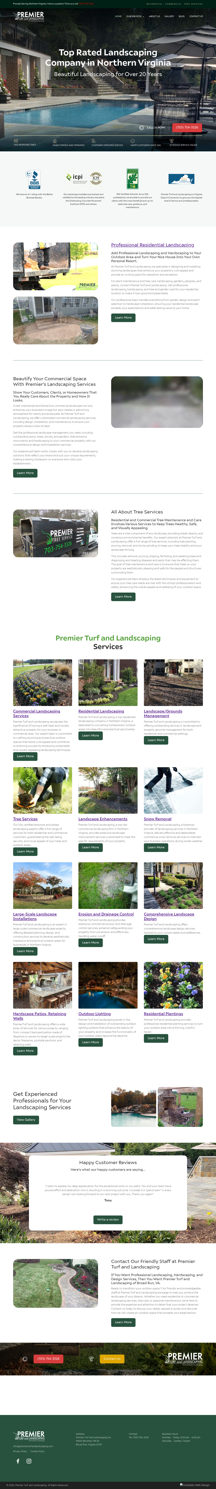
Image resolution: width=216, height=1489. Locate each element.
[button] (18, 1477)
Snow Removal (157, 819)
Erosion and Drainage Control (106, 914)
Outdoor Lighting (94, 1014)
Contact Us (196, 17)
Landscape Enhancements (102, 819)
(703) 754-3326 (86, 4)
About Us (154, 17)
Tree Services (25, 819)
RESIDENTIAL (155, 4)
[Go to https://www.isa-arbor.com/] (132, 189)
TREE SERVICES (193, 4)
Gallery (169, 17)
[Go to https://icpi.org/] (83, 187)
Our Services (133, 17)
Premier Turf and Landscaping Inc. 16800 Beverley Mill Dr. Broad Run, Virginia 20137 (93, 1457)
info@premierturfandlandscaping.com (33, 1462)
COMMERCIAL (173, 4)
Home (118, 17)
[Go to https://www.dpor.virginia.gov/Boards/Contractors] (181, 185)
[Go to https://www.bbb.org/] (34, 184)
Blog (182, 17)
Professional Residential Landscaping (152, 245)
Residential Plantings (163, 1014)
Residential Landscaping (101, 711)
